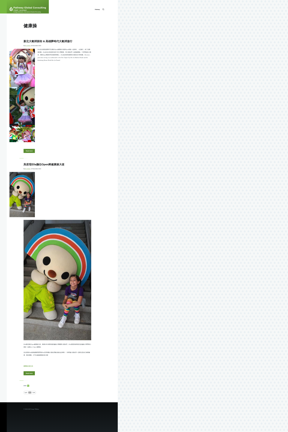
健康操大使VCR (28, 366)
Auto (30, 392)
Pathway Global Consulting (29, 7)
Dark (34, 392)
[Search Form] (103, 9)
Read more (29, 151)
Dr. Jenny (27, 45)
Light (25, 392)
